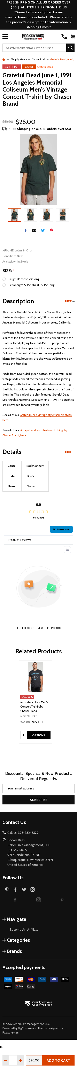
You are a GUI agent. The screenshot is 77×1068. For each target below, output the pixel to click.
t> (38, 525)
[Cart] (72, 36)
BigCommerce (27, 1028)
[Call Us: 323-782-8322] (64, 36)
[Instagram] (32, 889)
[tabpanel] (35, 702)
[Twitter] (43, 230)
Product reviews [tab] (19, 540)
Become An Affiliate (24, 929)
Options (38, 735)
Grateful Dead (45, 66)
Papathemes (10, 1032)
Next (73, 215)
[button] (15, 899)
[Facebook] (25, 230)
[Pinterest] (51, 230)
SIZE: (8, 270)
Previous (4, 215)
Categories (18, 940)
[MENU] (5, 36)
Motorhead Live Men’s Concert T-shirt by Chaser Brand (34, 706)
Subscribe (38, 800)
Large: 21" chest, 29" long (24, 279)
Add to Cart (58, 1060)
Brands (14, 951)
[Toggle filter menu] (67, 549)
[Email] (34, 230)
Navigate (16, 919)
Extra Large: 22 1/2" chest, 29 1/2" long (31, 285)
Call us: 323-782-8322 (23, 833)
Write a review (61, 529)
